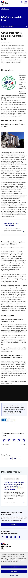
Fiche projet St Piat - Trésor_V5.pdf (11, 224)
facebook (11, 537)
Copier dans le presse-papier (19, 458)
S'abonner (14, 524)
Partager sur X (6, 458)
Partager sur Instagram (15, 458)
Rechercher (21, 2)
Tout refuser (14, 571)
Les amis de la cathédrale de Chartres (13, 409)
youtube (19, 537)
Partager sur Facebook (2, 458)
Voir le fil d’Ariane (5, 9)
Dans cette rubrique (8, 26)
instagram (15, 537)
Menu (25, 2)
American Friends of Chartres (11, 413)
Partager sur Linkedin (11, 458)
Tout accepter (14, 567)
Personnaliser (14, 575)
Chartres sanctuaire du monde (12, 411)
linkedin (6, 537)
